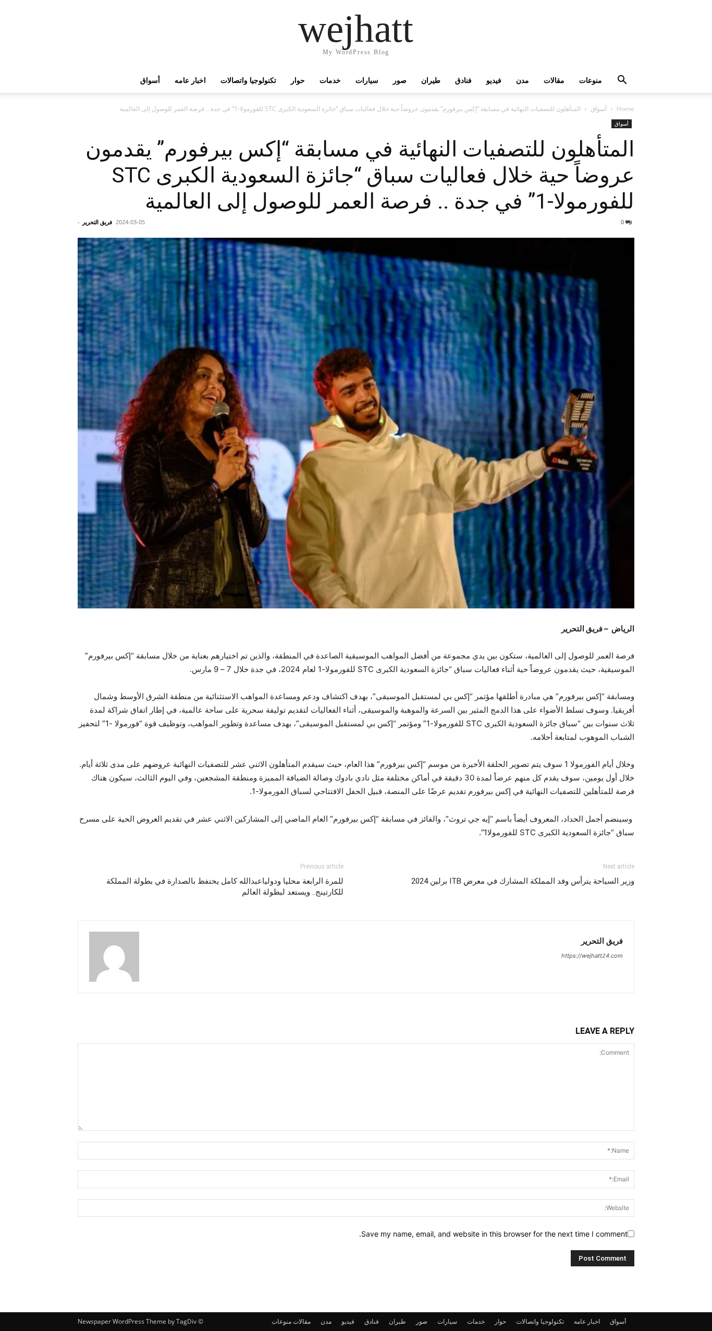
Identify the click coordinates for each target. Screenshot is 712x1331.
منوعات (590, 80)
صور (400, 80)
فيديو (493, 80)
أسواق (150, 80)
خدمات (330, 80)
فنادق (463, 80)
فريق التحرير (97, 222)
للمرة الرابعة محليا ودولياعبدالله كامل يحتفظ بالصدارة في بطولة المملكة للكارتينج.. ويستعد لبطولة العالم (224, 886)
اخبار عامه (190, 80)
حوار (298, 80)
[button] (621, 81)
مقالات (554, 80)
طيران (430, 80)
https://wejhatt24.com (592, 955)
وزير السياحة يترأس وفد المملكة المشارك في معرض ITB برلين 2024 (522, 881)
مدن (522, 80)
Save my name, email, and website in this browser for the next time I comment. (493, 1233)
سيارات (366, 80)
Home (625, 108)
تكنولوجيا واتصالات (248, 80)
